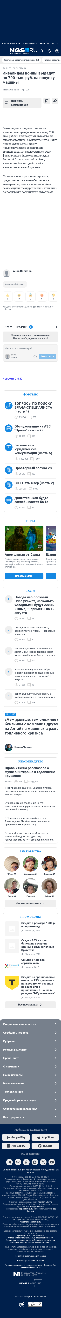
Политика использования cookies (30, 1256)
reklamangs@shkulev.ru (30, 1222)
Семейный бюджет (14, 284)
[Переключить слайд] (54, 537)
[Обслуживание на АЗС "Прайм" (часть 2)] (9, 431)
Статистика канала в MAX (20, 1108)
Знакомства (47, 43)
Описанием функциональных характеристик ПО (30, 1238)
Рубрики (9, 1041)
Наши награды (13, 1075)
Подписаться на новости (19, 1024)
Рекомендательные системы (30, 1260)
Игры (30, 521)
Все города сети (13, 1117)
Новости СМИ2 (12, 378)
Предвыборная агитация (19, 1100)
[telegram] (9, 1162)
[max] (35, 1162)
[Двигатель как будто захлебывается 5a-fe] (9, 503)
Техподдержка (13, 1092)
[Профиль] (57, 51)
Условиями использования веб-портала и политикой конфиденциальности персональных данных (30, 1241)
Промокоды (30, 43)
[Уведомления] (49, 51)
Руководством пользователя (30, 1235)
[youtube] (51, 1162)
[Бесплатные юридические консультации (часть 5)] (9, 452)
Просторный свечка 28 (33, 468)
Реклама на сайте (15, 1049)
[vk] (18, 1162)
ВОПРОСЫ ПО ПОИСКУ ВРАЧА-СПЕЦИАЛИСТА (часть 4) (33, 407)
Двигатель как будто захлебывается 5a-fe (31, 500)
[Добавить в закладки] (46, 101)
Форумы (30, 394)
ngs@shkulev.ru (45, 1202)
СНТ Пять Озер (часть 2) (34, 483)
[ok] (26, 1162)
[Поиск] (41, 51)
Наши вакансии (13, 1083)
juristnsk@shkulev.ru (35, 1206)
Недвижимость (11, 43)
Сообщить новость (15, 1032)
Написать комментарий (19, 102)
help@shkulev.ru (26, 1209)
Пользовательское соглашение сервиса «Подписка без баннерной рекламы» (30, 1266)
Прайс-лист (11, 1058)
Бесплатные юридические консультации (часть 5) (33, 449)
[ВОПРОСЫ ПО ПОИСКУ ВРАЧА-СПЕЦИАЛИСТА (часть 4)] (9, 410)
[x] (43, 1162)
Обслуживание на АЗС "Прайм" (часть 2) (32, 428)
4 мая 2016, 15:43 (11, 90)
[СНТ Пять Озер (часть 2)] (9, 486)
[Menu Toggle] (4, 51)
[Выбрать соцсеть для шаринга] (55, 101)
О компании (11, 1066)
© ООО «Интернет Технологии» (30, 1296)
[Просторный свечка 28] (9, 471)
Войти (14, 358)
